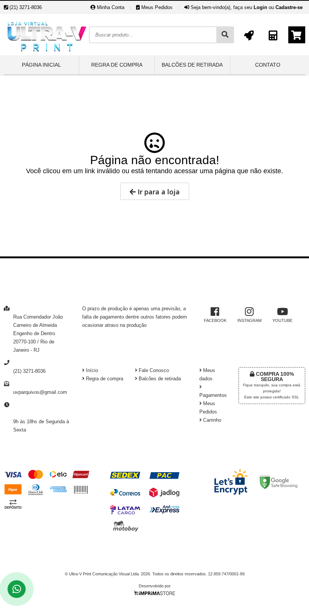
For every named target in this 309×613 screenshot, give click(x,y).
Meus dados (207, 374)
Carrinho (211, 420)
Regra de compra (116, 65)
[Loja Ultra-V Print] (46, 53)
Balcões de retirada (192, 65)
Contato (267, 65)
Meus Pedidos (156, 7)
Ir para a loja (158, 191)
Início (91, 370)
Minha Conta (109, 7)
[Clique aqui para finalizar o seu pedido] (296, 34)
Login (260, 7)
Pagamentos (213, 395)
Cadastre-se (289, 7)
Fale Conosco (153, 370)
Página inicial (41, 65)
